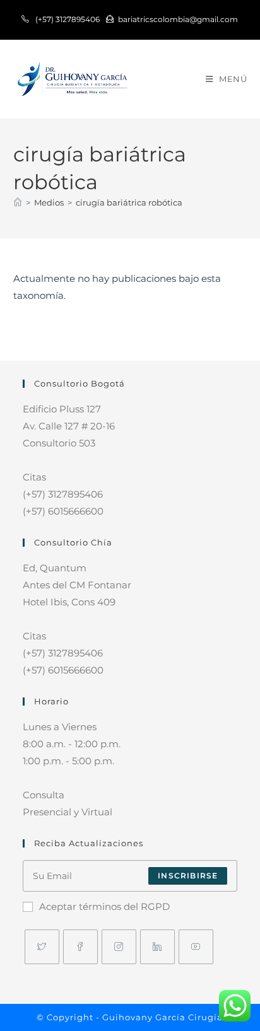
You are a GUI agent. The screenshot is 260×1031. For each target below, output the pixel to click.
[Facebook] (80, 946)
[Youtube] (196, 946)
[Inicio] (17, 202)
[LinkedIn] (157, 946)
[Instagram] (119, 946)
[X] (42, 946)
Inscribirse (188, 875)
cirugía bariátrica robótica (129, 202)
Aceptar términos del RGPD (104, 906)
